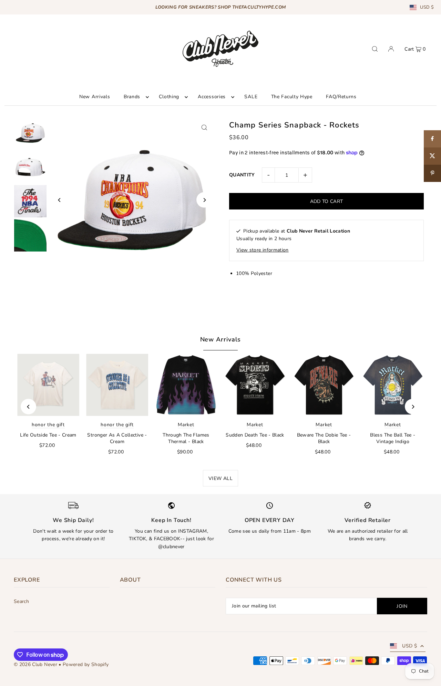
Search (21, 601)
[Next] (204, 200)
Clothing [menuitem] (169, 97)
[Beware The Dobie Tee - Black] (324, 385)
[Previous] (59, 200)
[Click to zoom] (204, 127)
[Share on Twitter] (432, 156)
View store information (262, 250)
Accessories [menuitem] (212, 97)
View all (220, 478)
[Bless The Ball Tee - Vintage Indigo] (393, 385)
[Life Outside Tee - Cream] (48, 385)
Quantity (242, 175)
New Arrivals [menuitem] (94, 97)
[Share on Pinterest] (432, 173)
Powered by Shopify (86, 664)
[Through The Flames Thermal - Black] (186, 385)
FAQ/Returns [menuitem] (341, 97)
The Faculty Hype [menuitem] (291, 97)
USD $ (427, 7)
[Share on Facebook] (432, 138)
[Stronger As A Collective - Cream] (117, 385)
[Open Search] (375, 49)
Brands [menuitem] (132, 97)
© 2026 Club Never (35, 664)
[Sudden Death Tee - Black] (255, 385)
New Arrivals (220, 339)
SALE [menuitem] (250, 97)
